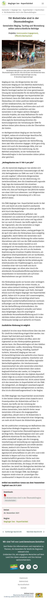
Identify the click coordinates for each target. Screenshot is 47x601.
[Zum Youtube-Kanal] (35, 566)
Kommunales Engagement (27, 33)
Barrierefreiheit (23, 585)
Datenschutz (23, 581)
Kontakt (23, 588)
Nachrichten (39, 10)
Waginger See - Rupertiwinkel (22, 10)
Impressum (24, 578)
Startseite (5, 10)
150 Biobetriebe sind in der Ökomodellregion (20, 12)
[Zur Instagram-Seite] (28, 566)
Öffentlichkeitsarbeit (23, 36)
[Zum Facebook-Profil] (22, 566)
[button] (42, 3)
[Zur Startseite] (5, 3)
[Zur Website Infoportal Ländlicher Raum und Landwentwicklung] (13, 567)
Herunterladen (10, 501)
